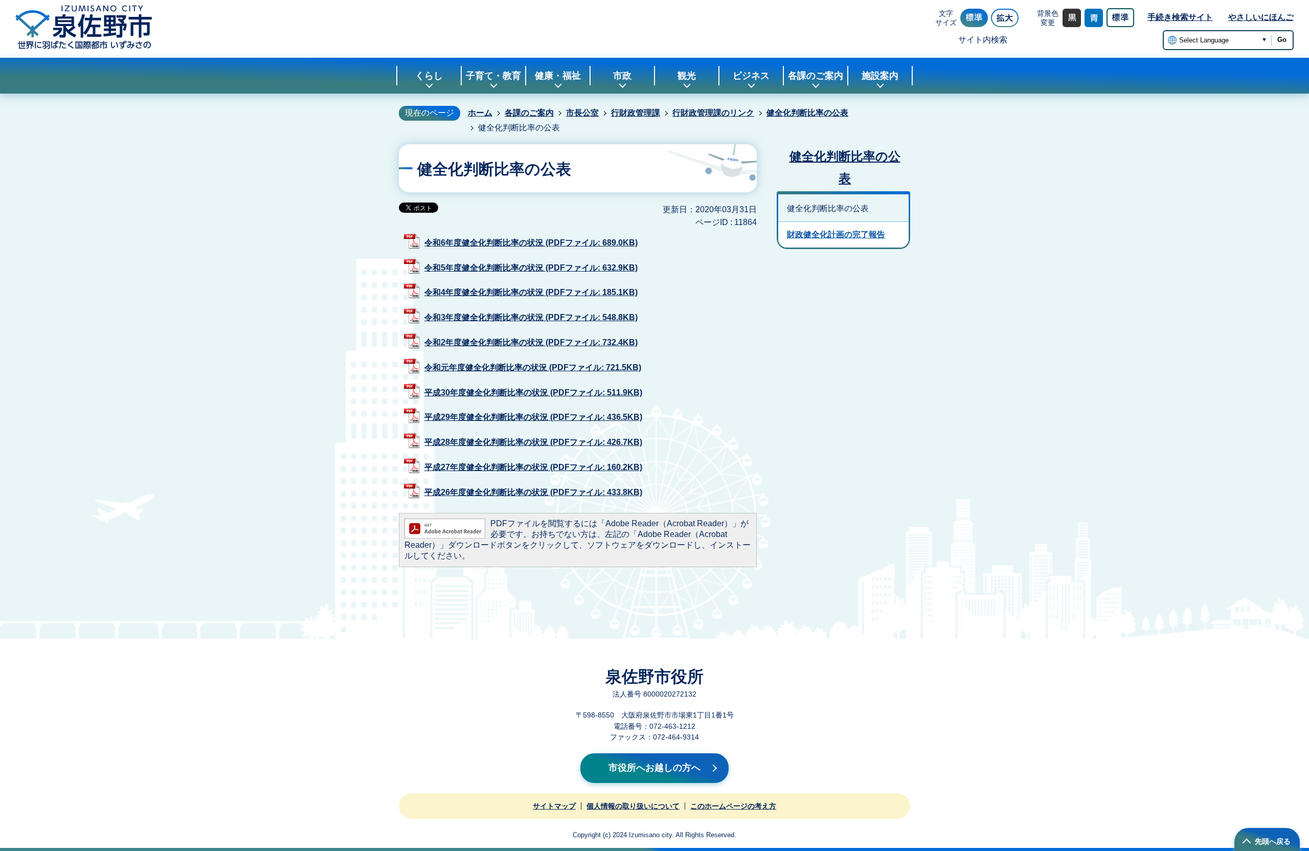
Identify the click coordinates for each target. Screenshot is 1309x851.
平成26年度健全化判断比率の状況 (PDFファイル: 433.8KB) (533, 492)
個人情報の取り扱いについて (633, 806)
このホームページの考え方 (733, 806)
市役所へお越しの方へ (654, 768)
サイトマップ (554, 806)
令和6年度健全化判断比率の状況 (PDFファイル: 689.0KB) (531, 242)
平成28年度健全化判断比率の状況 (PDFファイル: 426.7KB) (533, 442)
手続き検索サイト (1180, 17)
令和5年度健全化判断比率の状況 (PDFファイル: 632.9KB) (531, 267)
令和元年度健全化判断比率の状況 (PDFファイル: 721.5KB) (532, 367)
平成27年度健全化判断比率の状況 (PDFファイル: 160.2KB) (533, 467)
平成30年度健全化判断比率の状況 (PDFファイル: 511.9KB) (533, 392)
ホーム (480, 112)
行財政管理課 (635, 112)
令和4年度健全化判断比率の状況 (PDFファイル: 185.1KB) (531, 292)
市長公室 (582, 112)
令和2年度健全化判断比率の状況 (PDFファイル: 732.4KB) (531, 342)
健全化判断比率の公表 (807, 112)
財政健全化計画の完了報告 (836, 234)
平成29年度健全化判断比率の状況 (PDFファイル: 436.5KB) (533, 417)
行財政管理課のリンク (713, 112)
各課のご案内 (529, 112)
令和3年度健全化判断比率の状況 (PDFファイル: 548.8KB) (531, 317)
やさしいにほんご (1261, 17)
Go (1282, 39)
